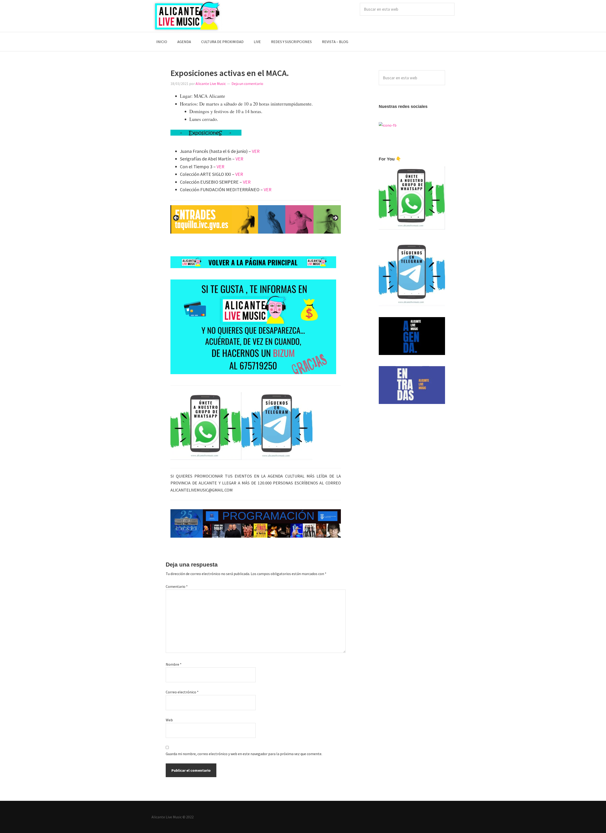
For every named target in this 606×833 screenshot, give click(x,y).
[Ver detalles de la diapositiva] (255, 219)
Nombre (174, 664)
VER (256, 151)
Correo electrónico (182, 692)
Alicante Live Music (187, 16)
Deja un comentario (247, 83)
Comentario (177, 586)
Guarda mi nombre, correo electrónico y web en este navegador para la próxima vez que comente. (244, 753)
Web (169, 720)
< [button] (176, 218)
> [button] (335, 218)
